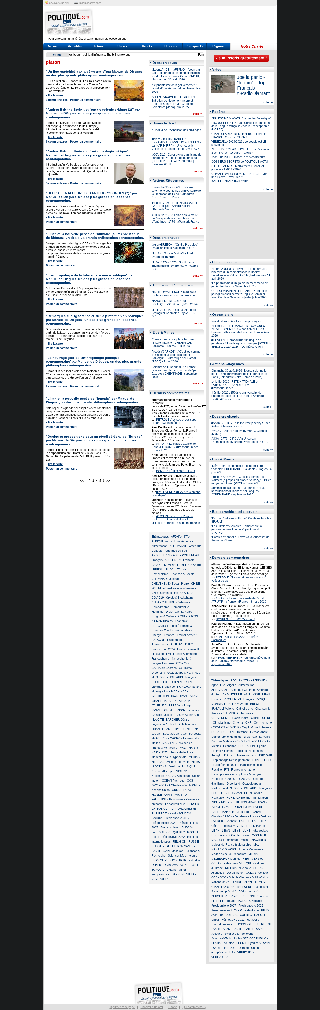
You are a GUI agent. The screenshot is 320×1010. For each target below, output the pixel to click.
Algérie (186, 541)
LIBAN (156, 729)
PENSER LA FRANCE (225, 896)
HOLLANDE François (182, 677)
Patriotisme (176, 799)
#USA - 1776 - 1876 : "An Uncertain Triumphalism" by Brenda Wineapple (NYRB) (175, 266)
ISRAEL (157, 700)
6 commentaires (57, 141)
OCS (190, 780)
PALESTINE (159, 799)
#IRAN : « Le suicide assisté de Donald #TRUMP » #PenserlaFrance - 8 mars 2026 (176, 447)
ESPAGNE (158, 640)
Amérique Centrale (243, 689)
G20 (179, 663)
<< (82, 480)
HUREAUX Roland (189, 686)
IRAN (183, 696)
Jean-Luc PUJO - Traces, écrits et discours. (238, 157)
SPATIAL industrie (188, 860)
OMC (155, 785)
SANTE (188, 846)
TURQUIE (158, 869)
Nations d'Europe (163, 771)
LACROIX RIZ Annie (188, 715)
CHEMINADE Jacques (166, 579)
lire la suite (55, 95)
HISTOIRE (159, 677)
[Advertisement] (189, 22)
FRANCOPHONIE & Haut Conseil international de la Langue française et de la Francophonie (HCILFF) (241, 126)
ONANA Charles (170, 785)
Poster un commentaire (85, 100)
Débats (147, 46)
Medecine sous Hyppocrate (169, 757)
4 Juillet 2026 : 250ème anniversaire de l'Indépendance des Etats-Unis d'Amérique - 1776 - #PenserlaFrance (175, 218)
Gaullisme (185, 668)
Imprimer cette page (122, 1007)
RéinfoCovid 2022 (173, 837)
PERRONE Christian (183, 808)
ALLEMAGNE (178, 546)
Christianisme (173, 588)
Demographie (160, 607)
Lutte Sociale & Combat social (182, 733)
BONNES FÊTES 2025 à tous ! (175, 471)
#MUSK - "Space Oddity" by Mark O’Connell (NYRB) (172, 255)
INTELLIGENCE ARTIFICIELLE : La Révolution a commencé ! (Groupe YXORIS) (241, 151)
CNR (155, 593)
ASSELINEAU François (179, 560)
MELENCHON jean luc (166, 761)
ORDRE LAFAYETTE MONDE (250, 882)
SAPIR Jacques (173, 851)
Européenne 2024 (163, 649)
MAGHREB (169, 743)
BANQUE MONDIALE (165, 564)
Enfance (169, 635)
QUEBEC (165, 832)
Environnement (186, 635)
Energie (157, 635)
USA (172, 874)
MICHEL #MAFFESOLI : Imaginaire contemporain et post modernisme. (174, 293)
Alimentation (159, 546)
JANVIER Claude (163, 710)
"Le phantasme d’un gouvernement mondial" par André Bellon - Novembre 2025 (176, 88)
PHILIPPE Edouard (164, 813)
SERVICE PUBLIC (163, 860)
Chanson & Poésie (182, 574)
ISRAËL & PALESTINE (178, 700)
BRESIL (158, 569)
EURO (178, 644)
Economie (181, 621)
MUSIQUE (188, 766)
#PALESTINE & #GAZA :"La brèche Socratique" (241, 118)
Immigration (160, 691)
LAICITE (158, 719)
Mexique (174, 766)
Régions (218, 46)
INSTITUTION (160, 696)
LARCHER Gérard (178, 719)
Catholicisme (160, 574)
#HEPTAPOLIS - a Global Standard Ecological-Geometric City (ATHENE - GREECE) (175, 313)
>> (108, 480)
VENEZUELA (186, 874)
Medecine (185, 752)
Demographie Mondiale (226, 736)
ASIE (176, 555)
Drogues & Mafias (163, 616)
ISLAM (193, 696)
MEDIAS (194, 757)
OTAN (168, 794)
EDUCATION (160, 625)
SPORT (158, 865)
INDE (174, 691)
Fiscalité (158, 654)
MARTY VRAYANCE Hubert (228, 849)
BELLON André (191, 564)
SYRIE (184, 865)
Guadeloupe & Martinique (183, 672)
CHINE (195, 583)
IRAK (174, 696)
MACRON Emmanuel (183, 738)
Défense (182, 602)
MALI (183, 747)
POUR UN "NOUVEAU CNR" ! (230, 181)
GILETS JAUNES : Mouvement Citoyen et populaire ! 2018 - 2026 (237, 167)
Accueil (53, 46)
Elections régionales (177, 630)
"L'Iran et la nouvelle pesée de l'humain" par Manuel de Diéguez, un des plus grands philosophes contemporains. (92, 400)
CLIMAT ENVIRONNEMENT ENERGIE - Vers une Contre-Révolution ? (239, 175)
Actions (98, 46)
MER (186, 761)
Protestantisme (169, 827)
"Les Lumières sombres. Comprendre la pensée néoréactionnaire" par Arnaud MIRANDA (236, 529)
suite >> (198, 113)
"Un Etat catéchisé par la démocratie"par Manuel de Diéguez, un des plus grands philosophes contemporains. (94, 73)
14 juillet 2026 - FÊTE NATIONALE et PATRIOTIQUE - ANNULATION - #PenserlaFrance (175, 206)
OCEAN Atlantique (178, 776)
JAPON (180, 710)
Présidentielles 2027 (224, 910)
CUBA (155, 602)
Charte (172, 1007)
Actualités (75, 46)
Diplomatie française (179, 611)
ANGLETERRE (161, 555)
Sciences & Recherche (238, 933)
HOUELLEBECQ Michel (167, 682)
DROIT (181, 616)
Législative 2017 (162, 724)
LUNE (187, 729)
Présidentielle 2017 (176, 818)
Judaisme (194, 710)
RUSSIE (194, 841)
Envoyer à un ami (152, 1007)
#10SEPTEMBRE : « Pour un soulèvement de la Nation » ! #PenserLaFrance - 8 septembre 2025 (176, 519)
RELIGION (179, 841)
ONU (186, 785)
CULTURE (168, 602)
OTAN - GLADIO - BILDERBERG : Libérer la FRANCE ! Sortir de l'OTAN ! (239, 135)
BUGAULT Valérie (177, 569)
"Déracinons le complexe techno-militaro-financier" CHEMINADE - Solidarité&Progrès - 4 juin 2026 (173, 343)
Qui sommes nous (194, 1007)
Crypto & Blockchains (179, 597)
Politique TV (195, 46)
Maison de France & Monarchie (231, 844)
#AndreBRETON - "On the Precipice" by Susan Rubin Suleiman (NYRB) (175, 246)
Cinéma (189, 588)
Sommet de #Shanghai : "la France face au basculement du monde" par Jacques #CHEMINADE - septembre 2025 (175, 372)
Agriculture (173, 541)
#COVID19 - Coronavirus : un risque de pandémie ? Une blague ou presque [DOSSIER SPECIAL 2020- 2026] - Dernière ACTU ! (176, 159)
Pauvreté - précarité (223, 891)
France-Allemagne (185, 654)
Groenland (158, 672)
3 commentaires (57, 100)
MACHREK (160, 738)
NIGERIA (181, 771)
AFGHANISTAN (181, 536)
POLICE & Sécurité (250, 901)
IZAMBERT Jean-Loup (176, 705)
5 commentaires (57, 183)
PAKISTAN (181, 794)
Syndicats (171, 865)
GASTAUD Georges (164, 668)
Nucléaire (158, 776)
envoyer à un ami (59, 2)
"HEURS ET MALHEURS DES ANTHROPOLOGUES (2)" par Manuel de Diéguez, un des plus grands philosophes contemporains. (91, 196)
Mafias (156, 743)
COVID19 (186, 593)
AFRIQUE (158, 541)
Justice (157, 715)
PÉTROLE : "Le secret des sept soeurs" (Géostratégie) (174, 421)
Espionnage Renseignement (231, 760)
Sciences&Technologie (182, 855)
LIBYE (177, 729)
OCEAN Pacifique (173, 780)
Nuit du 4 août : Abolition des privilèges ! (236, 321)
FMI (168, 654)
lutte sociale (260, 830)
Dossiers (170, 46)
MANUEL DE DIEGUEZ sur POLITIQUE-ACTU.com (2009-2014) (175, 302)
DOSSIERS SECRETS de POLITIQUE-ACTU (239, 161)
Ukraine (172, 869)
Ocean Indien (235, 872)
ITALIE (156, 705)
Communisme (169, 593)
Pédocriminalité (175, 804)
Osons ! (123, 46)
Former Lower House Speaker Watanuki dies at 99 (103, 54)
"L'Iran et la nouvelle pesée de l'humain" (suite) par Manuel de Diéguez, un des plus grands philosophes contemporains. (95, 235)
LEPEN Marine (184, 724)
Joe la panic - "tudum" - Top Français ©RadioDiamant (253, 85)
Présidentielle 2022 (164, 822)
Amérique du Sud (176, 550)
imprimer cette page (90, 2)
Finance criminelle (189, 649)
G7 (186, 663)
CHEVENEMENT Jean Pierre (170, 583)
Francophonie (160, 658)
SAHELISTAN (173, 846)
